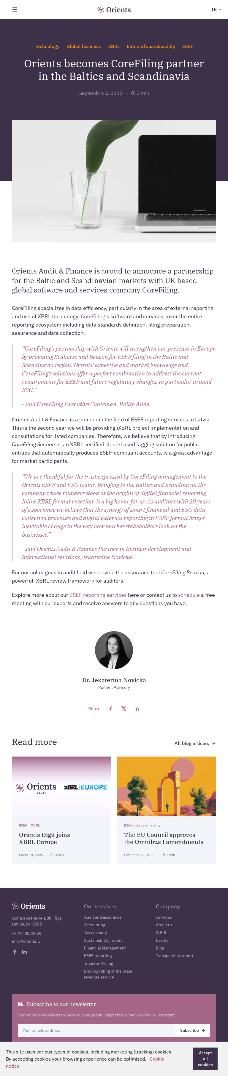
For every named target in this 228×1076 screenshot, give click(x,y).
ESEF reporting (98, 955)
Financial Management (105, 948)
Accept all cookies (205, 1058)
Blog (160, 948)
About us (164, 925)
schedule (189, 594)
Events (162, 940)
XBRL (114, 46)
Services (164, 917)
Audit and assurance (103, 917)
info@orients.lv (26, 941)
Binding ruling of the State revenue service (108, 974)
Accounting (94, 925)
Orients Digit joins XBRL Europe (44, 838)
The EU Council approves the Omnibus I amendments (163, 838)
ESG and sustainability (151, 46)
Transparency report (174, 955)
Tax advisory (95, 932)
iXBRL (161, 932)
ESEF (187, 46)
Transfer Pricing (98, 963)
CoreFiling (93, 316)
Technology (47, 46)
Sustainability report (103, 940)
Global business (83, 46)
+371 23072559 (26, 933)
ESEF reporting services (98, 594)
